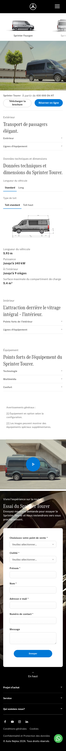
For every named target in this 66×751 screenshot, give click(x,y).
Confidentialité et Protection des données (26, 736)
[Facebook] (5, 722)
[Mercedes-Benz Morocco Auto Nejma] (33, 6)
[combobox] (33, 544)
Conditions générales (15, 728)
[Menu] (57, 7)
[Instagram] (19, 722)
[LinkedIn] (27, 722)
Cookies (34, 728)
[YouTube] (12, 722)
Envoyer (33, 653)
